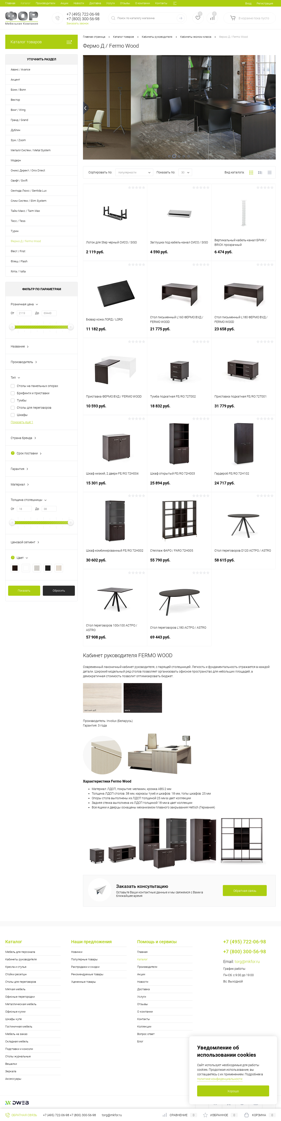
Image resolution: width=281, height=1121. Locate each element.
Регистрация (265, 3)
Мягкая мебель (15, 989)
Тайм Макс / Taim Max (25, 210)
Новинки (76, 952)
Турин (14, 231)
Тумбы (22, 400)
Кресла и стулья (15, 966)
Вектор (15, 99)
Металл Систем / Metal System (31, 150)
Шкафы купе (13, 1019)
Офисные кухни (15, 1011)
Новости (79, 3)
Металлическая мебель (20, 1004)
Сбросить (59, 590)
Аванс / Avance (20, 69)
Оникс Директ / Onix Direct (28, 170)
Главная (10, 3)
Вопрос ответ (146, 1034)
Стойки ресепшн (16, 974)
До (37, 313)
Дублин (15, 130)
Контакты (161, 3)
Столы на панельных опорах (37, 386)
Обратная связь (24, 1115)
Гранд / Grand (19, 120)
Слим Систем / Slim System (29, 200)
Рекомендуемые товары (87, 974)
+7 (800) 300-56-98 (83, 1115)
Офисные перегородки (20, 996)
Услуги (110, 3)
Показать (24, 590)
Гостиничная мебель (18, 1026)
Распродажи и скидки (85, 966)
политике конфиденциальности (219, 1079)
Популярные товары (84, 959)
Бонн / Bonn (18, 89)
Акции (64, 3)
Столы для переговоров (34, 407)
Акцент (15, 79)
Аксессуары (13, 1078)
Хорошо (233, 1091)
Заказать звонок (78, 23)
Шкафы (22, 415)
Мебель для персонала (20, 952)
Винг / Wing (18, 110)
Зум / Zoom (18, 140)
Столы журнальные (18, 1056)
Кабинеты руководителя (21, 959)
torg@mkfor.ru (247, 961)
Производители (45, 3)
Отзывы (125, 3)
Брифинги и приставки (33, 393)
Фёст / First (18, 251)
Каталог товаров (26, 42)
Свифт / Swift (19, 180)
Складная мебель (16, 1041)
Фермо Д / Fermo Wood (26, 241)
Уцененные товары (83, 981)
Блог (140, 1041)
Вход (248, 3)
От (12, 313)
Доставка (95, 3)
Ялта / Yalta (18, 271)
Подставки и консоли (19, 1049)
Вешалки (11, 1063)
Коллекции (144, 1026)
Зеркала (10, 1071)
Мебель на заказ (16, 1034)
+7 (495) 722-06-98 (56, 1115)
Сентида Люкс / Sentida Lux (29, 190)
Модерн (16, 160)
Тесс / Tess (18, 221)
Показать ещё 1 (22, 422)
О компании (142, 3)
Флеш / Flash (19, 261)
